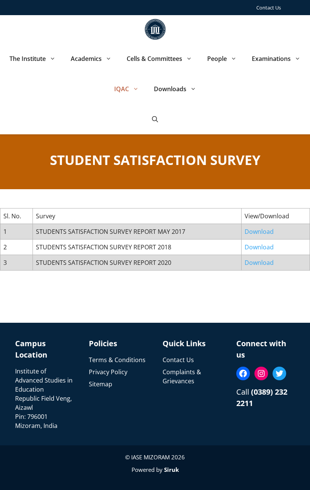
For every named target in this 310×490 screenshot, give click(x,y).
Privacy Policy (108, 372)
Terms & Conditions (117, 360)
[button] (155, 119)
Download (259, 231)
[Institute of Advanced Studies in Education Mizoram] (155, 29)
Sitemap (100, 384)
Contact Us (268, 7)
